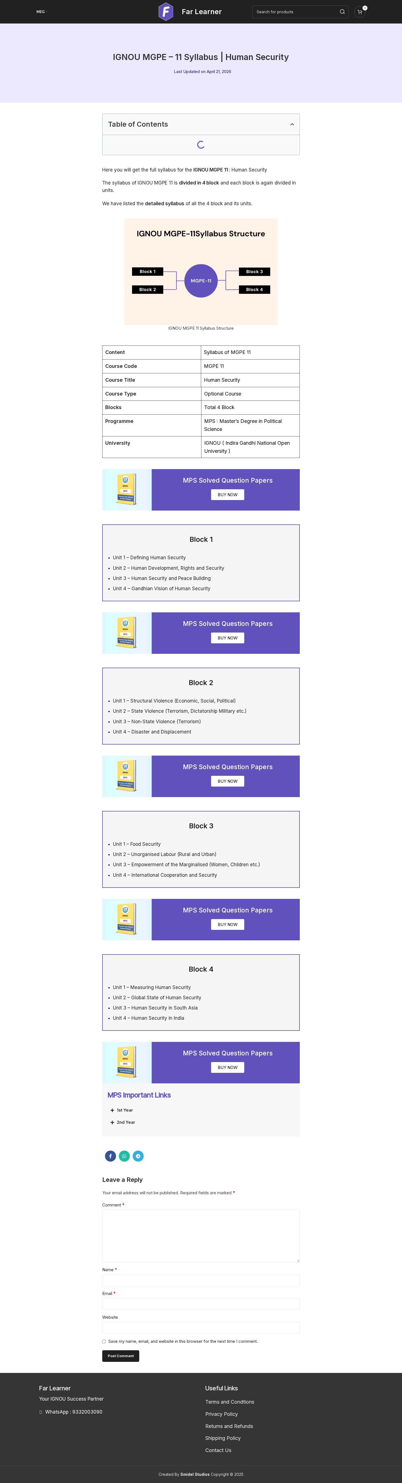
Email (109, 1293)
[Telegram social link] (138, 1156)
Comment (113, 1205)
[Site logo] (166, 11)
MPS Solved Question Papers (228, 480)
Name (109, 1269)
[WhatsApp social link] (124, 1156)
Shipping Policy (223, 1438)
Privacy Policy (221, 1414)
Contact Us (218, 1450)
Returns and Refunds (229, 1426)
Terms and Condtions (229, 1402)
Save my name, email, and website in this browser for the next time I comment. (183, 1341)
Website (110, 1317)
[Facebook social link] (110, 1156)
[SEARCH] (342, 12)
